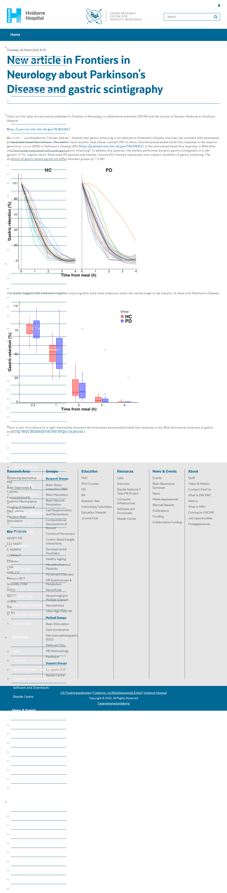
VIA (15, 241)
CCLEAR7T (21, 138)
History (18, 852)
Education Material (26, 614)
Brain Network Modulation (31, 307)
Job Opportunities (26, 879)
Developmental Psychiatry (31, 359)
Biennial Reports (24, 761)
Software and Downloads (31, 688)
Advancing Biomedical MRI (32, 61)
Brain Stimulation (25, 458)
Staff (16, 816)
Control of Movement (28, 341)
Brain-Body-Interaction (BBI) (33, 289)
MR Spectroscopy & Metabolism (36, 399)
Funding (19, 779)
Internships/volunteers (29, 605)
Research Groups (29, 278)
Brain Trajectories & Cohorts (33, 70)
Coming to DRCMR (26, 870)
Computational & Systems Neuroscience (31, 81)
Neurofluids (21, 408)
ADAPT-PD (21, 129)
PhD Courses (22, 569)
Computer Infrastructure (30, 679)
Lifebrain (19, 165)
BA (15, 587)
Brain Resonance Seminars (32, 734)
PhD (16, 560)
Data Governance (25, 467)
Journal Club (22, 623)
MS (15, 578)
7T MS (17, 250)
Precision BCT (23, 196)
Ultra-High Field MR (27, 435)
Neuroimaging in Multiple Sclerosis (37, 417)
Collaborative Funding (28, 788)
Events (18, 725)
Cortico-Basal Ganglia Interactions (37, 350)
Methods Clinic (23, 485)
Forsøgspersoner (25, 889)
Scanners (19, 660)
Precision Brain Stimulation (32, 101)
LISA (16, 174)
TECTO (18, 223)
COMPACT (20, 156)
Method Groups (28, 447)
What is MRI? (22, 861)
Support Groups (28, 512)
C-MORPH (20, 147)
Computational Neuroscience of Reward (35, 330)
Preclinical (20, 503)
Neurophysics (22, 426)
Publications (21, 770)
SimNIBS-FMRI (24, 205)
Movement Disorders (27, 390)
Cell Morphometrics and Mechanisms (30, 317)
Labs (16, 651)
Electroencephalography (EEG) (34, 476)
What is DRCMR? (25, 843)
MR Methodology (25, 494)
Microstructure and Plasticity (33, 381)
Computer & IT (23, 523)
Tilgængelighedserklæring (113, 703)
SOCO (17, 214)
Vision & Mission (24, 825)
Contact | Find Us (25, 834)
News (17, 743)
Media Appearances (27, 752)
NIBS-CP (19, 183)
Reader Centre (23, 532)
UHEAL (18, 232)
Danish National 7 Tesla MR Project (38, 670)
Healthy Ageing (24, 368)
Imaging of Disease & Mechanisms (37, 92)
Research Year (23, 596)
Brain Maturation (25, 298)
